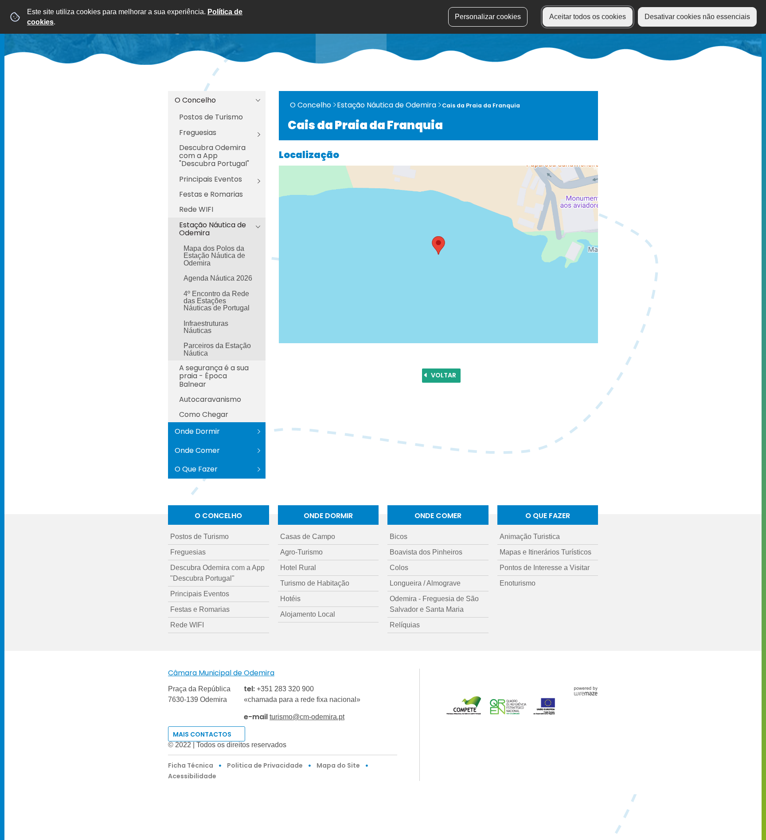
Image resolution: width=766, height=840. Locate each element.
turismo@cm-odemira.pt (307, 717)
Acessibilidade (192, 776)
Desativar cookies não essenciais (697, 16)
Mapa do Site (338, 765)
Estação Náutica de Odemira (386, 105)
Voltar (443, 375)
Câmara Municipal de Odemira (221, 673)
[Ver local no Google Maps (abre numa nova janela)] (438, 254)
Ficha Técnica (190, 765)
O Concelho (310, 105)
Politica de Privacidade (265, 765)
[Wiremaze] (585, 690)
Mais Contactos (202, 734)
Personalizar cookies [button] (488, 16)
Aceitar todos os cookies (587, 16)
